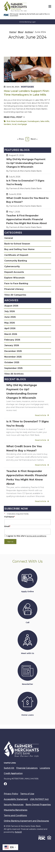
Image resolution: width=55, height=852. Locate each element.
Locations (45, 768)
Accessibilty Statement (16, 799)
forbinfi (18, 832)
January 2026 (11, 345)
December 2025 (13, 351)
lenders (7, 124)
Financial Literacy (14, 289)
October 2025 (11, 362)
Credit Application (13, 773)
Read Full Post (13, 117)
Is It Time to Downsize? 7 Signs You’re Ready (27, 183)
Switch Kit (9, 768)
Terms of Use (27, 794)
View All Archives (14, 374)
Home (12, 32)
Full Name (9, 517)
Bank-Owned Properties (38, 804)
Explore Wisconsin (14, 277)
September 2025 (13, 368)
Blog (20, 32)
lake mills (44, 121)
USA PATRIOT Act (39, 799)
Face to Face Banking (16, 283)
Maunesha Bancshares (15, 810)
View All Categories (15, 295)
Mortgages (27, 87)
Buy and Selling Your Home (19, 249)
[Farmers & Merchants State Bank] (15, 6)
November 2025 (13, 357)
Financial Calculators (27, 768)
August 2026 (11, 306)
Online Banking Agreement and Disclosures (26, 821)
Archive (29, 32)
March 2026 (10, 334)
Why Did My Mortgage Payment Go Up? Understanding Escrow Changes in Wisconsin (27, 164)
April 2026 (9, 328)
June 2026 (10, 317)
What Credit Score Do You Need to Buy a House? (27, 201)
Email (7, 526)
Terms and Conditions (15, 815)
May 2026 (9, 323)
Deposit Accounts (14, 272)
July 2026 (9, 311)
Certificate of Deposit (16, 255)
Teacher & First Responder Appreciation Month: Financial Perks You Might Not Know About (27, 220)
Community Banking (15, 260)
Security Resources (14, 804)
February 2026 (12, 340)
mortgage (22, 124)
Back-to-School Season (17, 243)
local (14, 124)
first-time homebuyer (17, 121)
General (8, 238)
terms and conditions (36, 536)
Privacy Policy (11, 794)
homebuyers (34, 121)
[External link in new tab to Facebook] (5, 784)
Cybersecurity (12, 266)
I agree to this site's (26, 536)
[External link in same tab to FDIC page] (41, 837)
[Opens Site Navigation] (49, 6)
